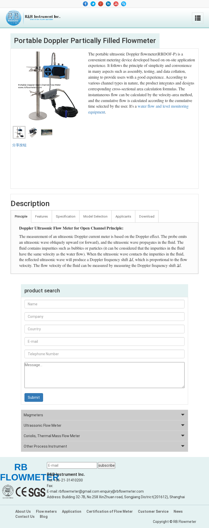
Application (71, 511)
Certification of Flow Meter (109, 511)
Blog (44, 517)
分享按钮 (19, 145)
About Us (23, 511)
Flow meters (46, 511)
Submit (34, 397)
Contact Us (25, 517)
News (178, 511)
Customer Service (153, 511)
